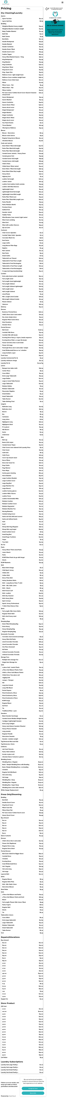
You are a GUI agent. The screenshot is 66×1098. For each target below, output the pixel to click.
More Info (33, 1093)
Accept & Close (33, 1088)
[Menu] (62, 2)
